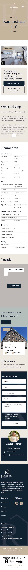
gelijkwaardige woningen (14, 89)
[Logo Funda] (22, 558)
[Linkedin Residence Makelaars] (21, 503)
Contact (3, 515)
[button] (3, 55)
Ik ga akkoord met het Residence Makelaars (12, 416)
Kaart (8, 269)
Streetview (18, 269)
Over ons (4, 511)
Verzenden (14, 423)
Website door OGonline (14, 553)
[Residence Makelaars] (14, 6)
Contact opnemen (14, 83)
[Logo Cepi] (19, 561)
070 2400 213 (11, 451)
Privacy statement (14, 550)
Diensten (3, 507)
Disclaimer (22, 548)
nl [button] (24, 6)
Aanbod (3, 503)
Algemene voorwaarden (10, 548)
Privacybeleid (9, 416)
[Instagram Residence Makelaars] (17, 503)
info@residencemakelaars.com (16, 455)
